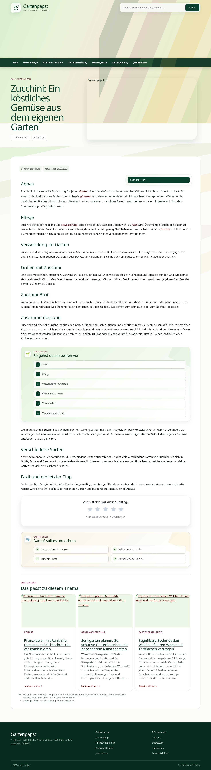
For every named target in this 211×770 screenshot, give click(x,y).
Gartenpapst (23, 734)
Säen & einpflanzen (117, 694)
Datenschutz (158, 747)
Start (15, 62)
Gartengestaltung (77, 62)
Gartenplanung (120, 62)
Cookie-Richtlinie (160, 753)
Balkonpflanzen (21, 79)
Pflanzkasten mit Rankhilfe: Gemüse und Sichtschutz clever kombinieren (47, 644)
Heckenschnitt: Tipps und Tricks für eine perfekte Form (48, 697)
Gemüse (83, 694)
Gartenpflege (30, 62)
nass (134, 224)
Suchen (192, 7)
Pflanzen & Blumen (53, 62)
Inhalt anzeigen (159, 179)
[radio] (90, 509)
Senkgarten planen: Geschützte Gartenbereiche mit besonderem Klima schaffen (104, 644)
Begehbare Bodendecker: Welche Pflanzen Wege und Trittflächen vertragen (161, 644)
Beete (41, 694)
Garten (83, 191)
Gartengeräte (99, 62)
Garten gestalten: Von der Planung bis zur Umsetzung (48, 700)
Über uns (156, 737)
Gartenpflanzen (70, 694)
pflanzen (85, 196)
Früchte (165, 229)
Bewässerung (69, 224)
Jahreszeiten (140, 62)
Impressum (157, 742)
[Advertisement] (105, 37)
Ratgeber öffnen (33, 685)
